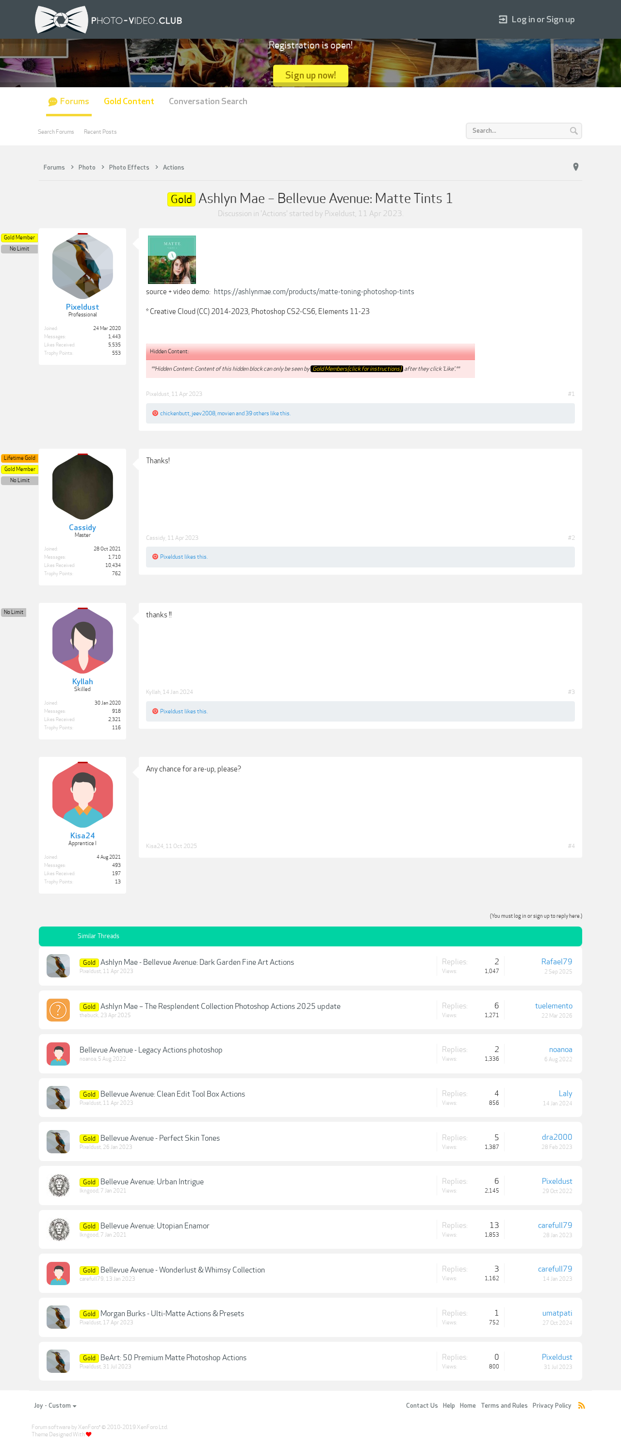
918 (116, 711)
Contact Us (422, 1406)
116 (116, 728)
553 (116, 353)
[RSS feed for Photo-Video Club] (581, 1406)
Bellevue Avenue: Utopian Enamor (155, 1226)
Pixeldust (340, 214)
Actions (274, 214)
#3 (571, 692)
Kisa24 (154, 846)
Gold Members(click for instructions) (356, 368)
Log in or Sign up (543, 20)
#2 (571, 537)
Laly (565, 1094)
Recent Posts (100, 131)
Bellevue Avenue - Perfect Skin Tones (160, 1138)
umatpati (557, 1313)
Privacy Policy (552, 1406)
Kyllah (153, 692)
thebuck (89, 1015)
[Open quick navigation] (576, 167)
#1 (571, 394)
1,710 (114, 557)
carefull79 (555, 1225)
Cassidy (155, 537)
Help (449, 1406)
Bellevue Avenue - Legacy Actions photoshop (151, 1050)
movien (226, 413)
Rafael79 (556, 962)
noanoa (88, 1059)
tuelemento (553, 1006)
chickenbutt (175, 413)
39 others (257, 413)
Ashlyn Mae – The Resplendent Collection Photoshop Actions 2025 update (220, 1006)
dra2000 (557, 1137)
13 (118, 882)
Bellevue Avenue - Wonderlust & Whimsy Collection (182, 1270)
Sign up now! (310, 75)
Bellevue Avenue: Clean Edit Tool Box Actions (172, 1094)
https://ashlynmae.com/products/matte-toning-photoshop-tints (314, 291)
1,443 (114, 337)
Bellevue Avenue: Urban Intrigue (152, 1182)
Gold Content (129, 101)
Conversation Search (208, 101)
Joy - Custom (52, 1406)
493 (116, 865)
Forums (74, 101)
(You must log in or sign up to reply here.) (536, 916)
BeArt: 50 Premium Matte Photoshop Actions (173, 1358)
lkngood (89, 1191)
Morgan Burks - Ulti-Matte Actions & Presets (172, 1314)
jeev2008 (203, 413)
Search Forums (56, 131)
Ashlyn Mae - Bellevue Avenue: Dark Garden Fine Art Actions (197, 962)
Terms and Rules (504, 1406)
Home (468, 1406)
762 (116, 574)
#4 (571, 846)
